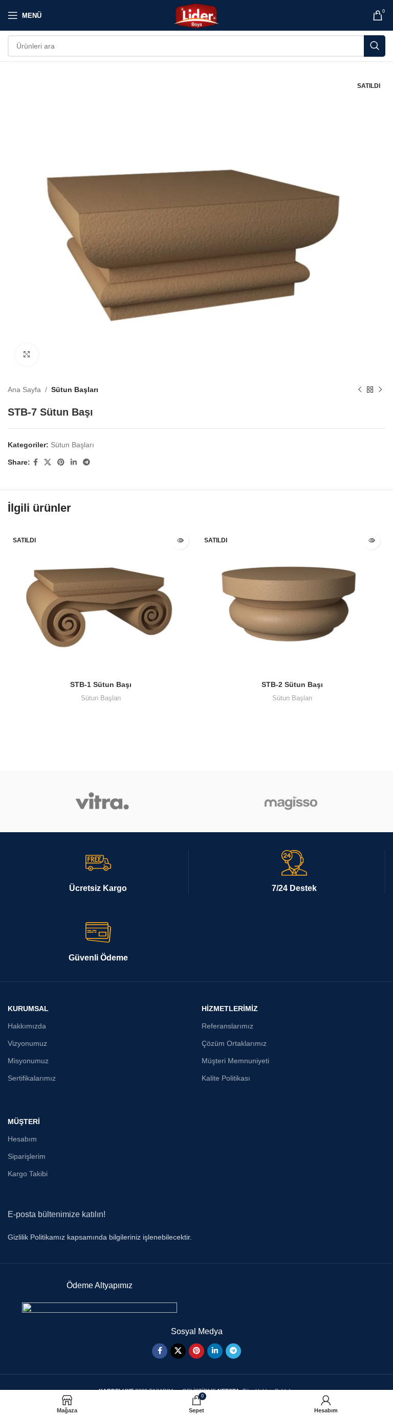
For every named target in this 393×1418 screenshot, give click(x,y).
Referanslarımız (227, 1026)
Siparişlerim (27, 1156)
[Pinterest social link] (61, 462)
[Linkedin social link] (74, 462)
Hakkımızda (27, 1026)
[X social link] (47, 462)
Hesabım (22, 1139)
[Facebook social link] (35, 462)
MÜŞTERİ (24, 1121)
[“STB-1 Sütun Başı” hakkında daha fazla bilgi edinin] (180, 541)
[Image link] (99, 1308)
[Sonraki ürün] (380, 390)
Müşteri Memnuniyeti (235, 1061)
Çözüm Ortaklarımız (234, 1043)
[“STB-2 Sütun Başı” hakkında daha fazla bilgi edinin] (371, 541)
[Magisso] (290, 801)
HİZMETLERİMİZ (230, 1008)
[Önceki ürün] (360, 390)
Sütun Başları (74, 389)
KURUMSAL (28, 1008)
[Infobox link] (98, 872)
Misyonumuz (28, 1061)
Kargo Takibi (28, 1174)
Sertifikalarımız (32, 1078)
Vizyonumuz (27, 1043)
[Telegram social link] (86, 462)
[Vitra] (102, 801)
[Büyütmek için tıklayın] (26, 355)
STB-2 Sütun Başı (292, 684)
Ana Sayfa (24, 389)
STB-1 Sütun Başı (101, 684)
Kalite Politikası (226, 1078)
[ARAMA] (374, 46)
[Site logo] (196, 15)
